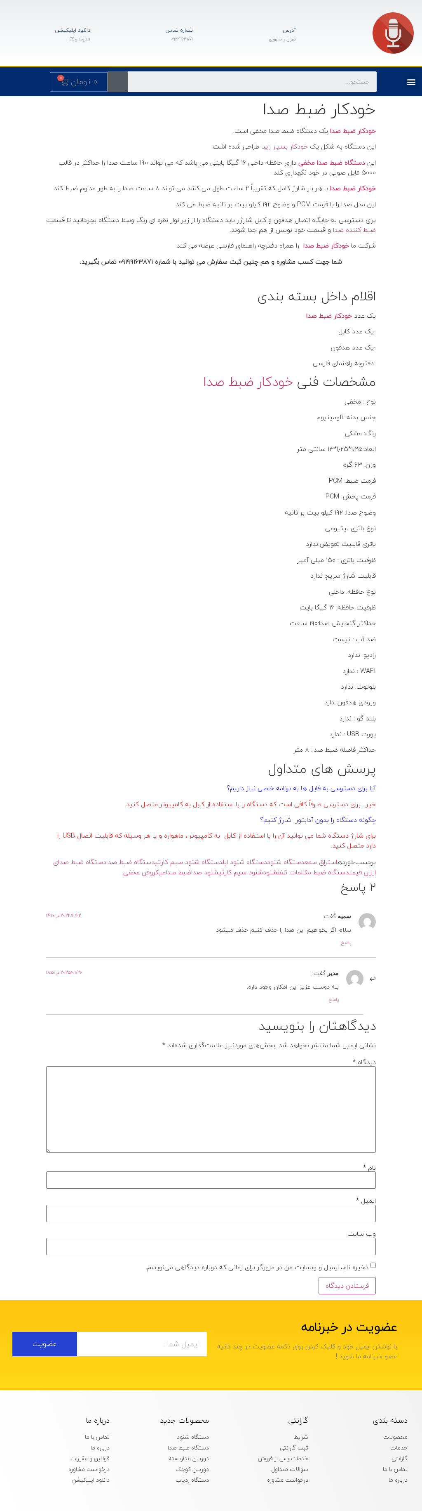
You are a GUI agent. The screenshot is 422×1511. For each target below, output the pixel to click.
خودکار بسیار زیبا (284, 146)
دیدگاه (364, 1062)
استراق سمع (321, 862)
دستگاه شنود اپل (245, 862)
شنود (270, 872)
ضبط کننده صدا (354, 230)
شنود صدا (204, 872)
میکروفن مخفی (144, 872)
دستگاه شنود (286, 862)
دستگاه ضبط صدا (130, 862)
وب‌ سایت (361, 1233)
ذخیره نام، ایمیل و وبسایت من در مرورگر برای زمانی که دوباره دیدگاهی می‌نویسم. (257, 1267)
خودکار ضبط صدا (248, 381)
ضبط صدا (178, 872)
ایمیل (366, 1200)
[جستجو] (118, 81)
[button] (411, 82)
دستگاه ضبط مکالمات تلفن (313, 872)
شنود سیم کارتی (240, 872)
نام (369, 1167)
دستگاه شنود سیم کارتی (189, 862)
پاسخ (346, 943)
